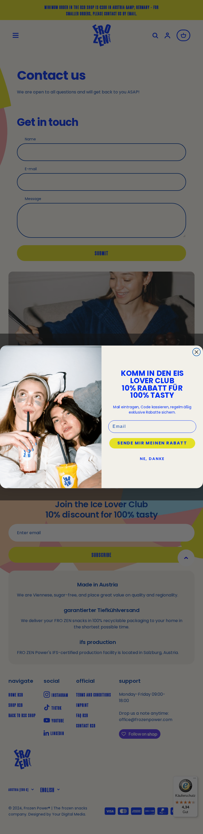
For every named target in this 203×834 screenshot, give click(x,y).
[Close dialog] (197, 352)
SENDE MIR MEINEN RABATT (152, 443)
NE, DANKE (152, 459)
